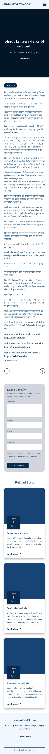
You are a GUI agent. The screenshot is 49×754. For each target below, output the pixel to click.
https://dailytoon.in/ (14, 337)
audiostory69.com (16, 4)
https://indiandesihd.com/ (17, 347)
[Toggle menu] (44, 4)
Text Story (10, 85)
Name (10, 420)
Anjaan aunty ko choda (17, 533)
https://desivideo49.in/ (15, 356)
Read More (12, 554)
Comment (12, 401)
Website (10, 442)
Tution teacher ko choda (18, 683)
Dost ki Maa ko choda (17, 608)
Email (10, 431)
